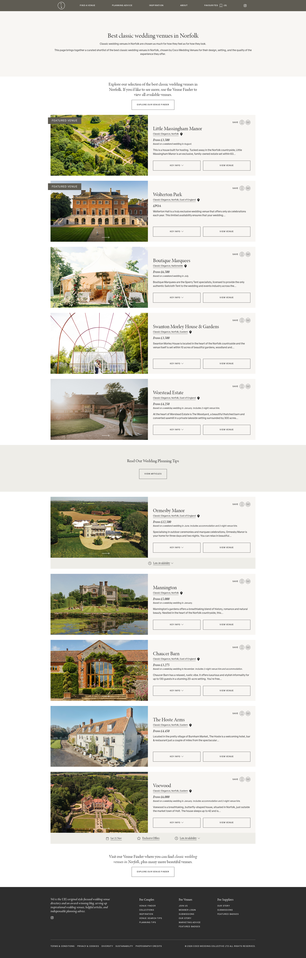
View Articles (153, 474)
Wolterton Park (167, 194)
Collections (146, 910)
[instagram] (245, 5)
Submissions (186, 914)
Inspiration (146, 914)
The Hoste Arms (169, 719)
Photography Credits (149, 946)
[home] (61, 5)
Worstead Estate (168, 392)
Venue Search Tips (150, 918)
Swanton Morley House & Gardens (186, 326)
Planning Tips (147, 923)
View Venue (227, 166)
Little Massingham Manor (177, 128)
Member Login (187, 910)
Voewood (162, 785)
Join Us (183, 906)
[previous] (93, 171)
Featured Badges (189, 927)
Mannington (165, 587)
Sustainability (124, 946)
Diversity (107, 946)
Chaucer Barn (166, 653)
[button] (88, 5)
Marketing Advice (190, 923)
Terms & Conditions (63, 946)
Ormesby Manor (169, 510)
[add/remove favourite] (242, 122)
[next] (105, 171)
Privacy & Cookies (88, 946)
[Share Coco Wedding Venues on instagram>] (52, 918)
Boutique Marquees (171, 260)
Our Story (185, 918)
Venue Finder (153, 105)
